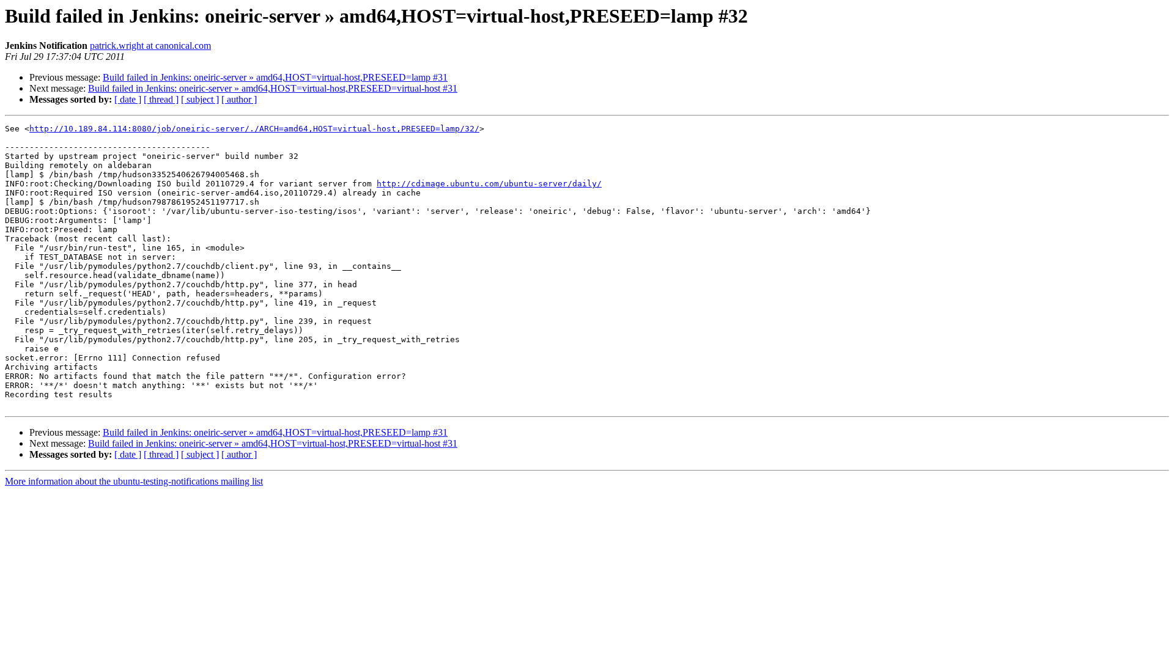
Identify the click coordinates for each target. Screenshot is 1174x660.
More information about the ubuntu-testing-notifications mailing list (134, 481)
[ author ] (239, 99)
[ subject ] (200, 99)
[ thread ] (161, 99)
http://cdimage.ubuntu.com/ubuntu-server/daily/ (489, 183)
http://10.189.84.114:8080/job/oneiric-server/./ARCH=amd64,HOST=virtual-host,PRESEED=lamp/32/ (254, 128)
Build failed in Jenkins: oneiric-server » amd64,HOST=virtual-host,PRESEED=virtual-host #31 (272, 88)
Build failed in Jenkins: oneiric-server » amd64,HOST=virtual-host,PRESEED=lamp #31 (275, 77)
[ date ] (127, 99)
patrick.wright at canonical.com (150, 45)
